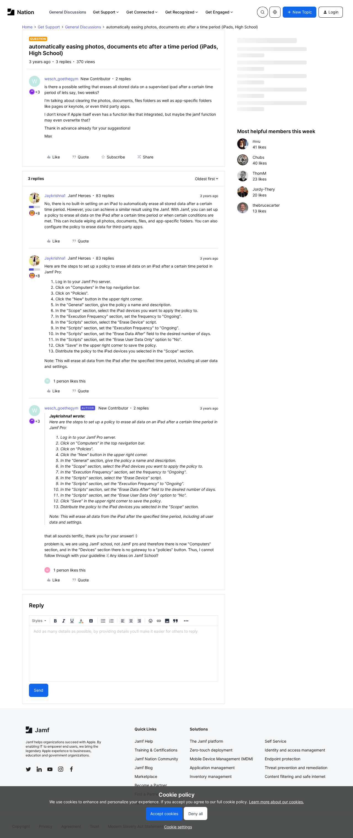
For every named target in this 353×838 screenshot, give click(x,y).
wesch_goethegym (61, 78)
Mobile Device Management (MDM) (221, 758)
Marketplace (146, 776)
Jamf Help (144, 741)
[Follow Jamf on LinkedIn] (39, 769)
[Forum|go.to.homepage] (20, 12)
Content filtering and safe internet (295, 776)
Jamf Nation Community (156, 758)
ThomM (259, 173)
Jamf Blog (144, 767)
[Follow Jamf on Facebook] (71, 769)
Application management (212, 767)
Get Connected (140, 12)
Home (27, 27)
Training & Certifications (156, 750)
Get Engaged (217, 12)
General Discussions (68, 12)
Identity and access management (295, 750)
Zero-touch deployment (211, 750)
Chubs (258, 157)
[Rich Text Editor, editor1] (123, 653)
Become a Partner (151, 785)
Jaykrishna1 (55, 195)
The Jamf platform (206, 741)
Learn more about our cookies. (276, 801)
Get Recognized (179, 12)
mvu (256, 141)
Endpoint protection (282, 758)
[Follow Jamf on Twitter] (28, 769)
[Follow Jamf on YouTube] (50, 769)
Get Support (104, 12)
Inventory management (211, 776)
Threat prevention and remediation (296, 767)
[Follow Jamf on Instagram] (60, 769)
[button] (299, 12)
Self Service (275, 741)
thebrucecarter (266, 205)
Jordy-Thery (264, 189)
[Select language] (274, 12)
